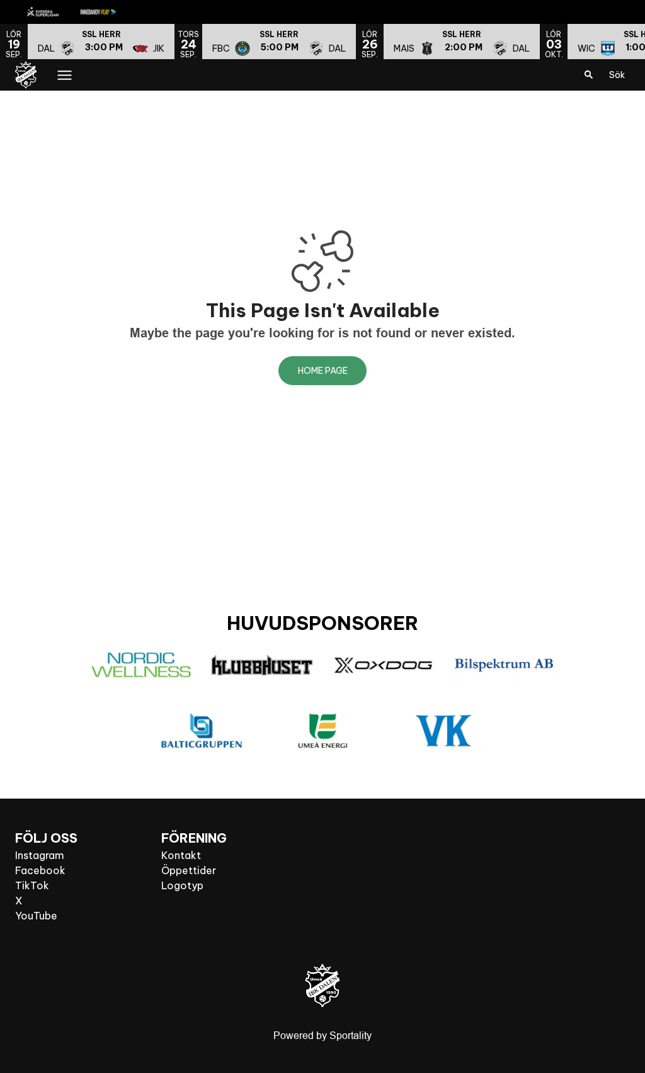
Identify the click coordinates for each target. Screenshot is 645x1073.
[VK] (443, 730)
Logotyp (182, 885)
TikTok (32, 885)
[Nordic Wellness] (141, 665)
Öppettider (188, 870)
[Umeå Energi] (322, 730)
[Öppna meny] (64, 75)
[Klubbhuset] (262, 665)
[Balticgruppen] (201, 730)
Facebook (40, 870)
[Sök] (589, 74)
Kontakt (181, 855)
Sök (617, 75)
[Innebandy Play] (108, 12)
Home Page (323, 370)
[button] (101, 41)
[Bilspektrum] (504, 665)
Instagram (39, 855)
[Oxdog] (383, 665)
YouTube (36, 915)
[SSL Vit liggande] (53, 12)
